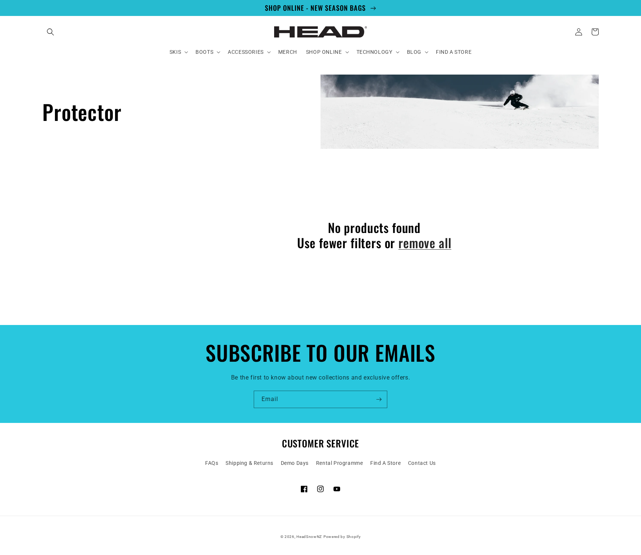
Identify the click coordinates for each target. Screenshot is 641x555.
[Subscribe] (379, 399)
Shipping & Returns (249, 463)
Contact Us (422, 463)
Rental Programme (339, 463)
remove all (424, 242)
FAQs (211, 463)
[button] (50, 32)
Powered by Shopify (342, 537)
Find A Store (385, 463)
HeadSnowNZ (309, 537)
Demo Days (295, 463)
